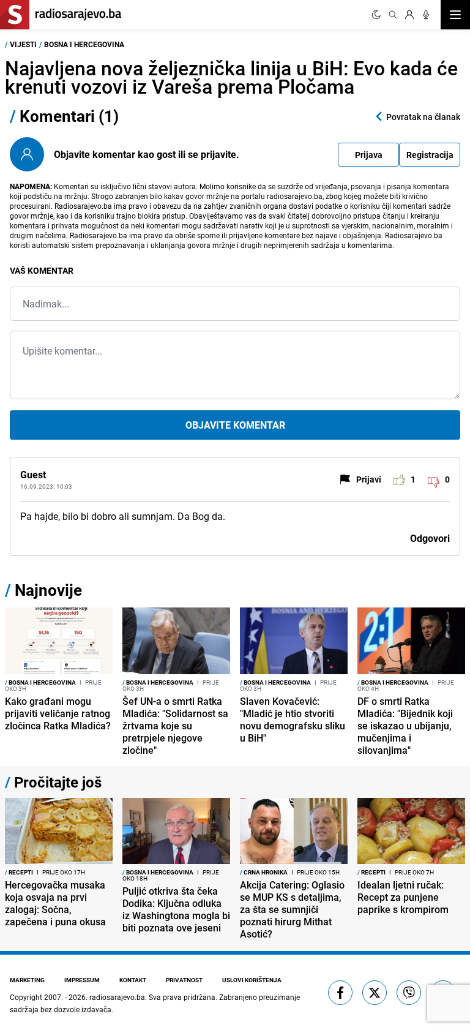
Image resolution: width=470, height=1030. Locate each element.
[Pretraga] (392, 15)
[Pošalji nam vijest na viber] (409, 992)
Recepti (19, 872)
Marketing (27, 979)
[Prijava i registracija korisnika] (409, 14)
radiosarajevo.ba (117, 997)
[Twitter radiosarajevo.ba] (374, 992)
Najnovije (48, 590)
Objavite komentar (235, 425)
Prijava (368, 154)
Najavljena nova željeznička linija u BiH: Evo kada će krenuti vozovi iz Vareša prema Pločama (231, 77)
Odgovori (430, 538)
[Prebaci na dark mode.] (376, 14)
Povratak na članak (423, 116)
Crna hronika (264, 872)
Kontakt (132, 979)
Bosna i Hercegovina (84, 44)
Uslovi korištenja (252, 979)
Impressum (82, 979)
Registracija (429, 154)
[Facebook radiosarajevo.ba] (340, 992)
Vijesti (23, 44)
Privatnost (184, 979)
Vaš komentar (41, 270)
